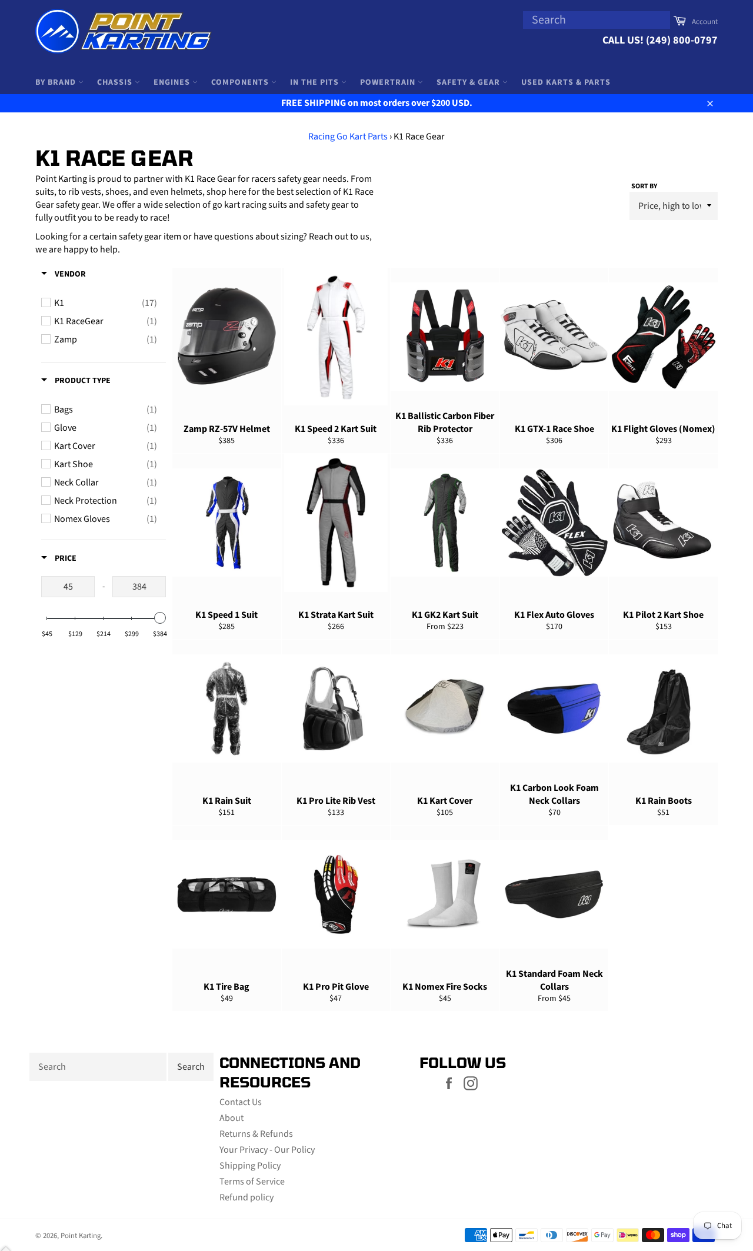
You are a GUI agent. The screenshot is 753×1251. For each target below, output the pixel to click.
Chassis (116, 82)
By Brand (56, 82)
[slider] (160, 618)
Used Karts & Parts (566, 82)
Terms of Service (252, 1181)
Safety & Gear (469, 82)
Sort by (644, 186)
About (231, 1118)
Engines (173, 82)
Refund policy (246, 1197)
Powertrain (389, 82)
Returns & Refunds (256, 1133)
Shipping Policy (250, 1165)
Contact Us (240, 1102)
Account (705, 21)
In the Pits (315, 82)
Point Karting (81, 1235)
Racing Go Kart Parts (348, 136)
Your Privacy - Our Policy (267, 1149)
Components (241, 82)
